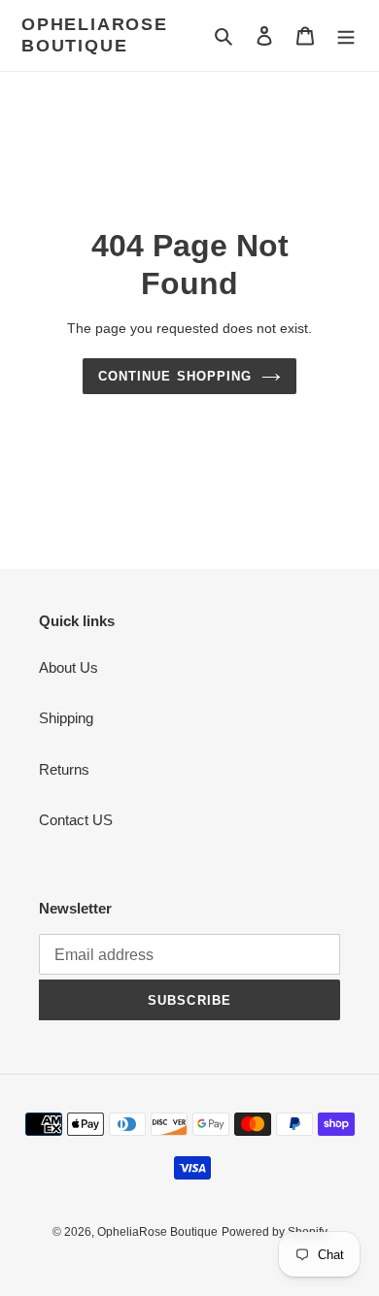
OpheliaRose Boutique (94, 35)
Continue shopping (175, 376)
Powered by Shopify (274, 1232)
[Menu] (346, 35)
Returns (64, 769)
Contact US (76, 820)
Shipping (66, 718)
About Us (68, 667)
